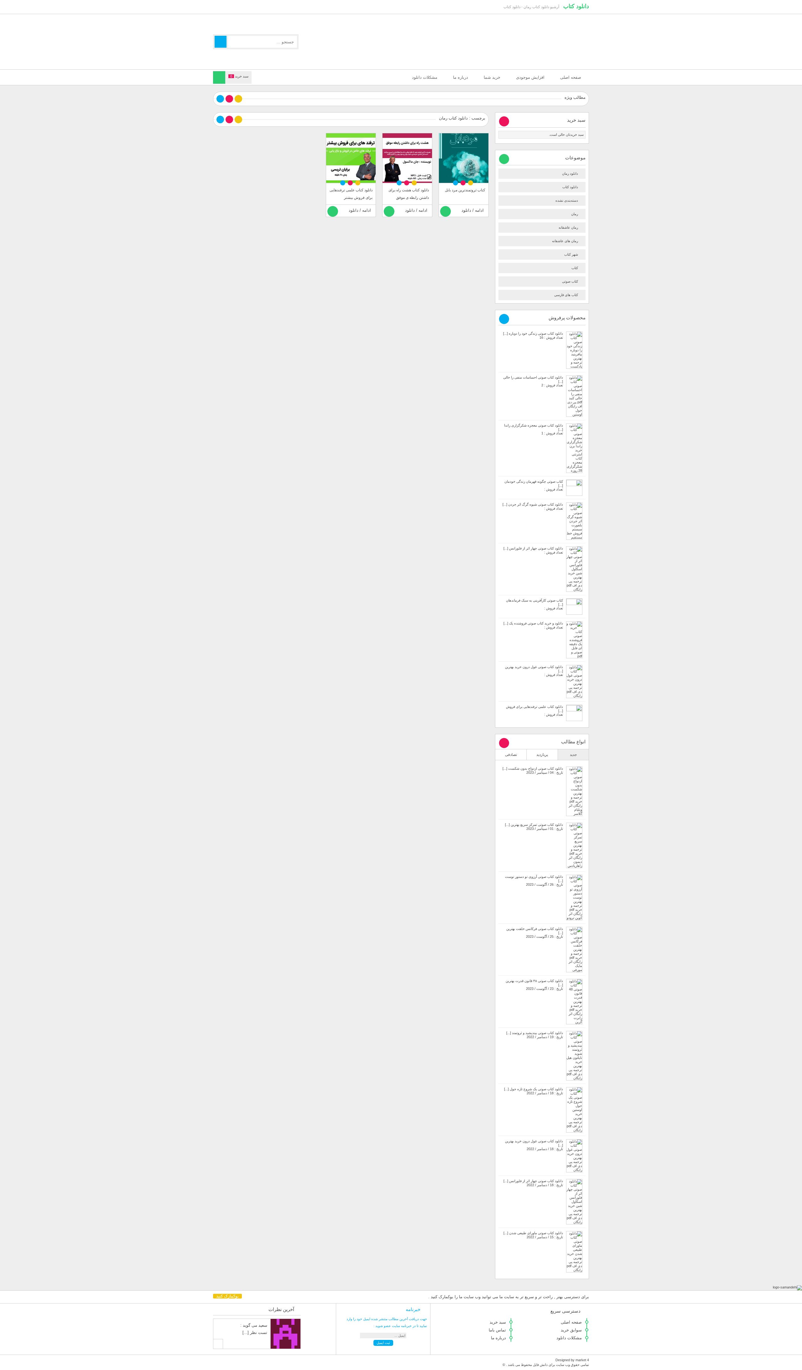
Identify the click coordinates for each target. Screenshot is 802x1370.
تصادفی (511, 754)
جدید (573, 754)
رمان (574, 214)
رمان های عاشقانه (565, 241)
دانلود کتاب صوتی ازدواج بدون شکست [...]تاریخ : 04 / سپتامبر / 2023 (533, 770)
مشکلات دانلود (424, 77)
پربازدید (542, 754)
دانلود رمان (570, 173)
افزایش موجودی (530, 77)
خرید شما (492, 77)
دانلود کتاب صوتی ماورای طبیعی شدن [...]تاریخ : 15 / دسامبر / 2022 (533, 1235)
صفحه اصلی (570, 77)
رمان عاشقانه (568, 227)
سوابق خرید (571, 1330)
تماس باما (497, 1330)
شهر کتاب (571, 254)
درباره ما (460, 77)
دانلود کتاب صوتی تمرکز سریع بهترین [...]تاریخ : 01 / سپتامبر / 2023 (534, 827)
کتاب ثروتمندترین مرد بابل (465, 190)
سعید (262, 1325)
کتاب (574, 268)
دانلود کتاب (576, 6)
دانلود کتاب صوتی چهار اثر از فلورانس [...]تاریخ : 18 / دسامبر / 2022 (533, 1183)
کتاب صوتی (570, 281)
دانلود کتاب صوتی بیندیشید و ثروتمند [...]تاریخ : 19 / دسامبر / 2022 (534, 1035)
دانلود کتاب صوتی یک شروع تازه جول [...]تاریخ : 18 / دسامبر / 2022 (533, 1091)
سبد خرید (498, 1322)
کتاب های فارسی (566, 295)
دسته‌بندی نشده (566, 200)
